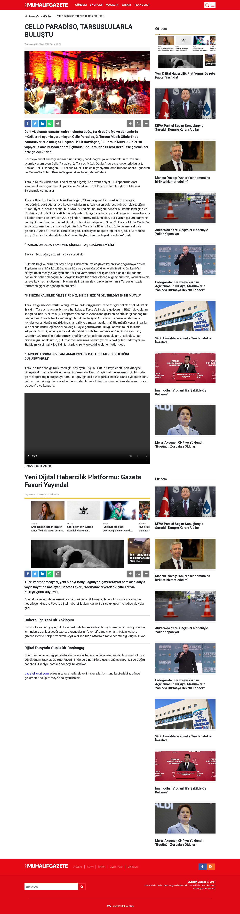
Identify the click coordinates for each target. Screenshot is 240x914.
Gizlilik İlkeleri (116, 866)
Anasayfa (77, 866)
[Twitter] (35, 123)
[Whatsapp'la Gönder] (50, 123)
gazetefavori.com (36, 673)
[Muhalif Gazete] (46, 4)
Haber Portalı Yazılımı (123, 906)
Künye (90, 866)
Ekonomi (96, 4)
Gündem (81, 4)
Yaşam (126, 4)
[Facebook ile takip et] (202, 866)
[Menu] (213, 5)
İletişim (101, 866)
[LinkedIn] (42, 123)
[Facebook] (27, 123)
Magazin (112, 4)
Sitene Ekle (133, 866)
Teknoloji (141, 4)
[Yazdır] (58, 123)
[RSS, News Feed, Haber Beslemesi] (211, 866)
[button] (130, 123)
